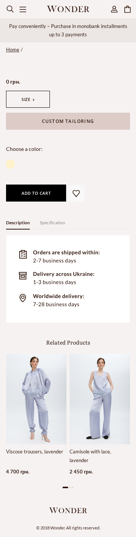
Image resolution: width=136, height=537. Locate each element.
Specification (52, 222)
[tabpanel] (36, 421)
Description (18, 222)
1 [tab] (65, 487)
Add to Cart (36, 193)
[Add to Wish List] (76, 193)
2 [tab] (70, 487)
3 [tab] (72, 487)
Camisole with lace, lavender (90, 456)
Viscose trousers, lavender (34, 452)
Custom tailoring (68, 121)
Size (26, 99)
